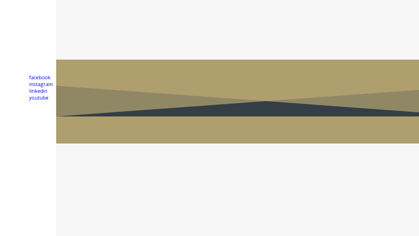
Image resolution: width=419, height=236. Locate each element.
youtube (38, 97)
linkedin (38, 91)
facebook (40, 77)
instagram (41, 84)
